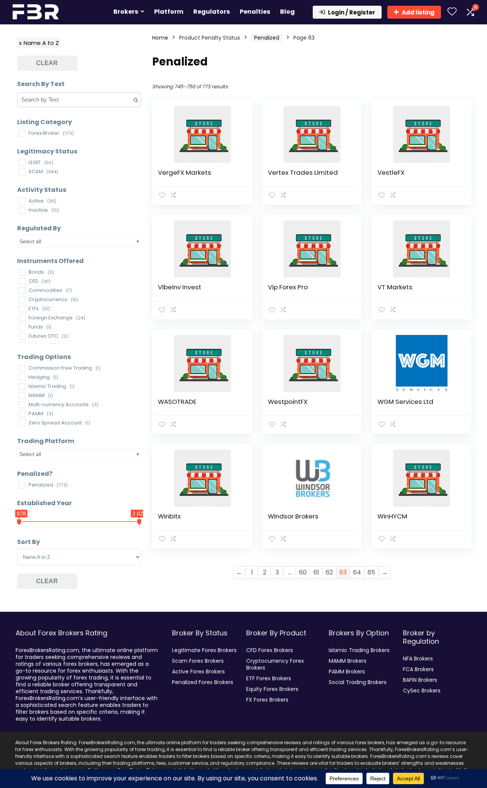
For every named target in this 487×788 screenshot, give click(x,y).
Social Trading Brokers (358, 682)
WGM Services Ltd (405, 401)
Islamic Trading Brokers (359, 650)
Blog (287, 11)
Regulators (211, 11)
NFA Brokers (418, 658)
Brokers (125, 11)
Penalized (266, 37)
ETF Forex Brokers (268, 678)
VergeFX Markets (184, 172)
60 (303, 572)
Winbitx (169, 516)
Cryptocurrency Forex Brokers (275, 664)
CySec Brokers (422, 690)
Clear (47, 63)
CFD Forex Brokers (269, 650)
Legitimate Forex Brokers (204, 650)
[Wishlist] (452, 12)
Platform (168, 11)
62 (329, 572)
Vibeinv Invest (179, 287)
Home (160, 37)
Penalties (255, 11)
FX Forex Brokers (267, 699)
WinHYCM (392, 516)
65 (371, 572)
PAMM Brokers (347, 671)
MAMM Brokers (347, 661)
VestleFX (390, 172)
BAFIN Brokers (420, 680)
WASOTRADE (177, 401)
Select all (30, 241)
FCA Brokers (418, 669)
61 (316, 572)
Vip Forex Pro (288, 287)
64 (357, 572)
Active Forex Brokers (198, 671)
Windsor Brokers (293, 516)
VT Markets (394, 287)
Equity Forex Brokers (272, 689)
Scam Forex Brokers (198, 661)
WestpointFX (287, 401)
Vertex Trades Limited (303, 172)
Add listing (418, 12)
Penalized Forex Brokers (202, 682)
